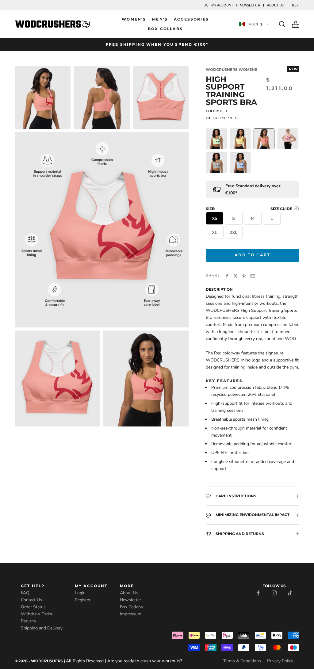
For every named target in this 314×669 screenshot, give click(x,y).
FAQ (25, 593)
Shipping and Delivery (42, 628)
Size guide (281, 208)
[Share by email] (252, 275)
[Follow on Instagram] (274, 593)
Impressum (130, 614)
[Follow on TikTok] (290, 593)
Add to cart (252, 255)
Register (82, 600)
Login (80, 593)
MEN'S (160, 19)
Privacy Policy (280, 661)
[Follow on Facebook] (258, 593)
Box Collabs (165, 28)
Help (294, 5)
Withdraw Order (36, 614)
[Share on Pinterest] (244, 275)
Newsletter (250, 5)
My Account (222, 5)
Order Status (33, 607)
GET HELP (33, 585)
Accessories (191, 19)
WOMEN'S (134, 19)
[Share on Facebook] (226, 275)
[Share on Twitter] (235, 275)
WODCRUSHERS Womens (231, 69)
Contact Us (31, 600)
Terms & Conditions (242, 661)
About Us (275, 5)
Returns (28, 621)
